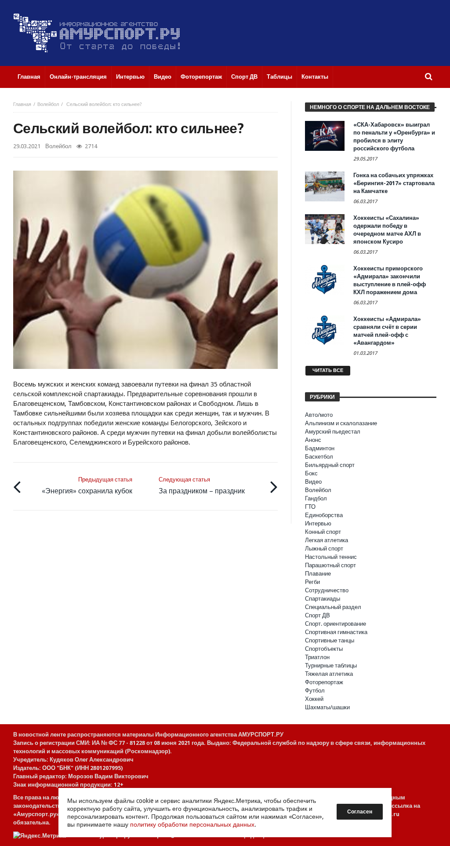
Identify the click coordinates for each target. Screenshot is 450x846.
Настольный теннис (331, 557)
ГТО (310, 506)
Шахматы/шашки (327, 707)
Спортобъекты (324, 648)
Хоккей (314, 699)
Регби (312, 582)
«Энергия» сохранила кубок (87, 485)
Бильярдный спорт (330, 465)
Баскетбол (319, 456)
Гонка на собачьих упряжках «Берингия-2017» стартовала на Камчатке (394, 183)
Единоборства (324, 515)
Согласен (359, 812)
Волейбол (48, 104)
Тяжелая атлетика (329, 674)
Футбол (315, 690)
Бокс (311, 473)
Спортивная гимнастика (336, 632)
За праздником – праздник (202, 485)
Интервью (318, 523)
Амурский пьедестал (332, 431)
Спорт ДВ (317, 615)
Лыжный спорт (324, 548)
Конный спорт (323, 532)
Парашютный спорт (330, 565)
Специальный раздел (333, 607)
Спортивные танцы (329, 640)
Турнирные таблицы (331, 665)
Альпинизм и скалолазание (341, 423)
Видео (313, 481)
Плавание (318, 573)
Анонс (313, 440)
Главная (22, 104)
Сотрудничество (326, 590)
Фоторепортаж (324, 682)
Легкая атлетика (326, 540)
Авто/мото (319, 415)
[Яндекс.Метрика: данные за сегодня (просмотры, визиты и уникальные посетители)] (39, 835)
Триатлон (317, 657)
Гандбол (316, 498)
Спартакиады (322, 598)
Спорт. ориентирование (335, 623)
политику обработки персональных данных (192, 824)
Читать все (327, 370)
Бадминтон (319, 448)
